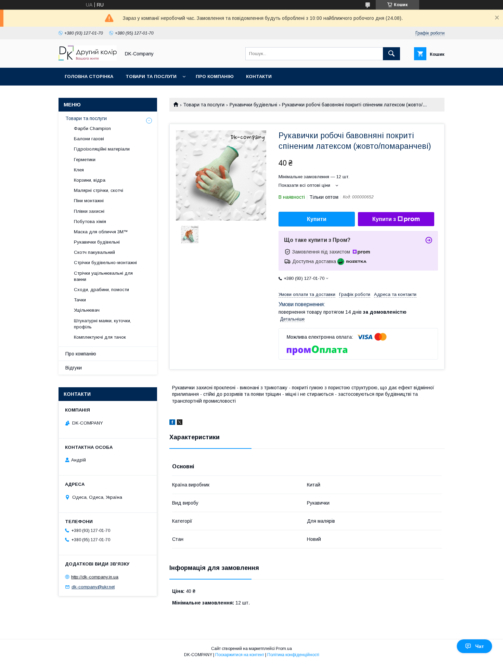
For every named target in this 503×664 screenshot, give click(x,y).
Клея (79, 169)
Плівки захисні (89, 211)
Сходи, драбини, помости (101, 289)
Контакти (259, 76)
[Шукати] (391, 53)
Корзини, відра (89, 180)
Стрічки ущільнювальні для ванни (103, 276)
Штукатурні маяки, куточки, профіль (102, 323)
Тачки (80, 299)
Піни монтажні (89, 200)
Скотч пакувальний (94, 252)
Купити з (384, 219)
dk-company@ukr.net (93, 586)
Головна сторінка (89, 76)
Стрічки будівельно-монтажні (105, 262)
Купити (316, 219)
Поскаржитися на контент (239, 654)
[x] (179, 423)
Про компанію (215, 76)
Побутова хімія (90, 221)
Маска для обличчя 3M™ (101, 231)
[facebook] (172, 423)
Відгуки (73, 367)
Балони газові (89, 138)
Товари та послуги (151, 76)
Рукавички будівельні (253, 104)
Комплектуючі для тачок (100, 337)
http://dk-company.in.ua (94, 577)
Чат (479, 646)
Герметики (84, 159)
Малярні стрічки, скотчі (98, 190)
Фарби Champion (92, 128)
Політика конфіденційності (293, 654)
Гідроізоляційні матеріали (102, 149)
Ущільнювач (87, 310)
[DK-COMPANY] (88, 59)
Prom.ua (284, 648)
